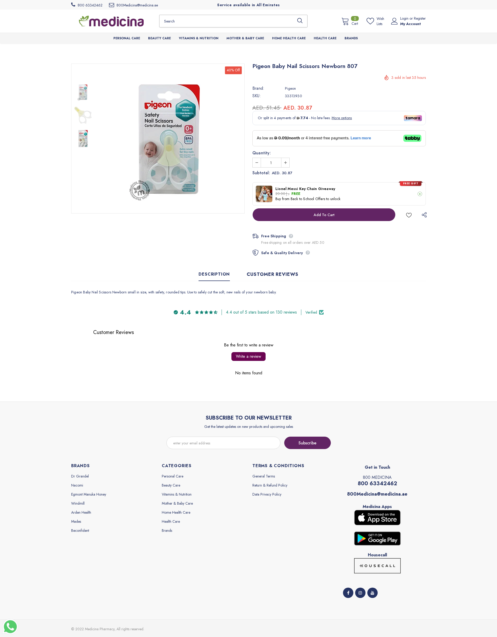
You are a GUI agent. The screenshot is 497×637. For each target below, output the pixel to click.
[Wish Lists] (409, 215)
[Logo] (111, 21)
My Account (410, 23)
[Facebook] (348, 593)
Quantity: (261, 153)
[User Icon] (394, 21)
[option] (169, 138)
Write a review (248, 356)
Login (405, 18)
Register (420, 18)
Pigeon (290, 88)
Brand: (258, 88)
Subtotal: (261, 173)
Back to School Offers (308, 198)
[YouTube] (372, 593)
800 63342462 (377, 483)
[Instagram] (360, 593)
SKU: (256, 96)
